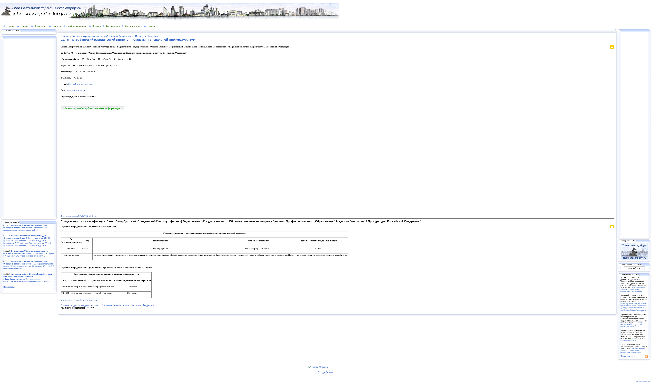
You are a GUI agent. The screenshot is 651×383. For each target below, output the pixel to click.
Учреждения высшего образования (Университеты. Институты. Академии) (120, 36)
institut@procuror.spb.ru (83, 84)
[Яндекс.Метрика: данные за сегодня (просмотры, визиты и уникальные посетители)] (318, 367)
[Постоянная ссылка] (70, 216)
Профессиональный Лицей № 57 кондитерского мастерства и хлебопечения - (632, 289)
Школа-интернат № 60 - (628, 340)
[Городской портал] (634, 259)
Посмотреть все (10, 287)
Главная (11, 26)
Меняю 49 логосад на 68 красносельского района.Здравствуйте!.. (25, 227)
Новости (25, 26)
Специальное (113, 26)
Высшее (96, 26)
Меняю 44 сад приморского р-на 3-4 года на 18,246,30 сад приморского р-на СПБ (28, 253)
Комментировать (88, 300)
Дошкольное (40, 26)
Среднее (57, 26)
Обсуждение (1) (88, 216)
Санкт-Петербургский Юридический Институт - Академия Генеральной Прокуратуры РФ (128, 39)
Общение (152, 26)
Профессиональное (77, 26)
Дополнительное (133, 26)
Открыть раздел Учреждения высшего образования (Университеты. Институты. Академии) (107, 305)
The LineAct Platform (642, 381)
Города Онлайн (325, 372)
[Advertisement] (28, 128)
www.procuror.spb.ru (76, 90)
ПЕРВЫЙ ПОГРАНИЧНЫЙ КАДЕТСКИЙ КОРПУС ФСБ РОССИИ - (631, 324)
